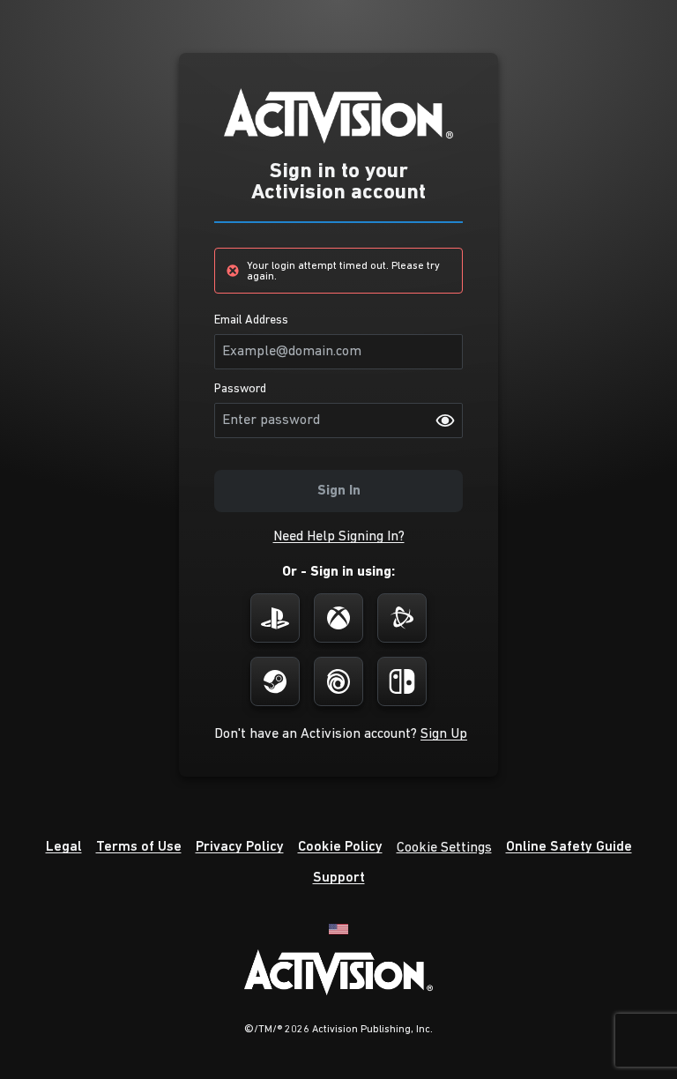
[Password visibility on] (445, 420)
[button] (339, 537)
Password (240, 389)
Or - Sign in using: (338, 572)
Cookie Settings (444, 848)
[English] (338, 927)
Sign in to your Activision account (338, 182)
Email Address (251, 321)
